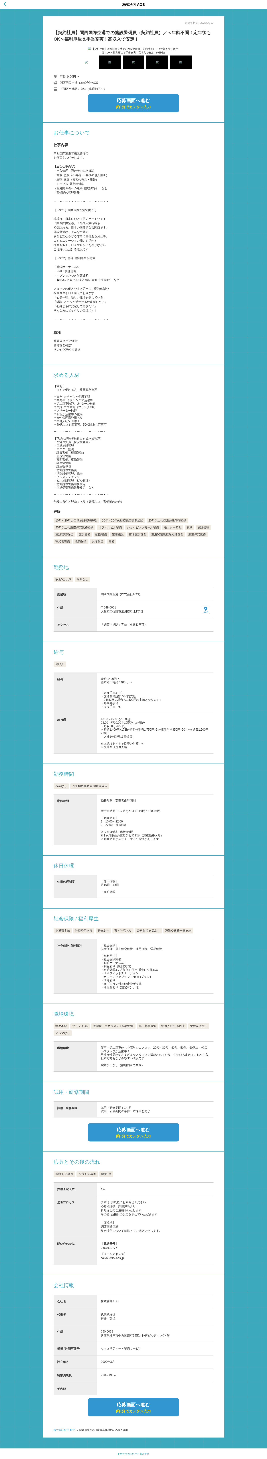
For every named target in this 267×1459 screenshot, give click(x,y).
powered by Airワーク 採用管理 (133, 1453)
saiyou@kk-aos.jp (112, 1258)
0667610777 (109, 1247)
